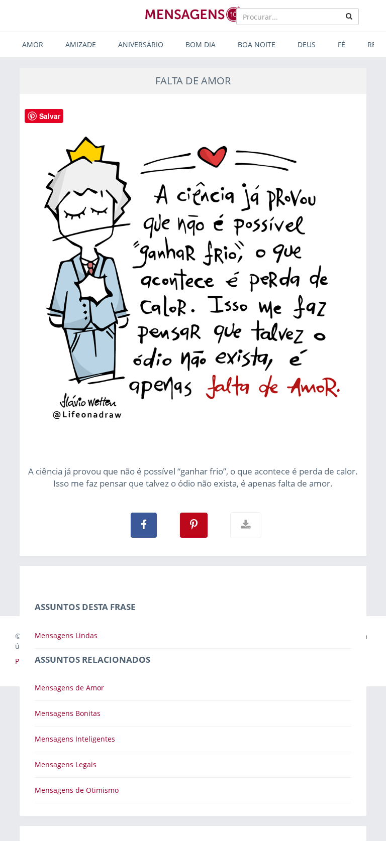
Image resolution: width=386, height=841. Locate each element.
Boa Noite (256, 44)
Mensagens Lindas (66, 635)
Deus (307, 44)
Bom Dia (200, 44)
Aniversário (140, 44)
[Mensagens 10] (193, 14)
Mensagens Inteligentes (75, 739)
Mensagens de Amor (69, 687)
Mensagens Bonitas (68, 713)
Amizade (80, 44)
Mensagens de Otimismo (77, 790)
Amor (32, 44)
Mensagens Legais (65, 764)
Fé (341, 44)
